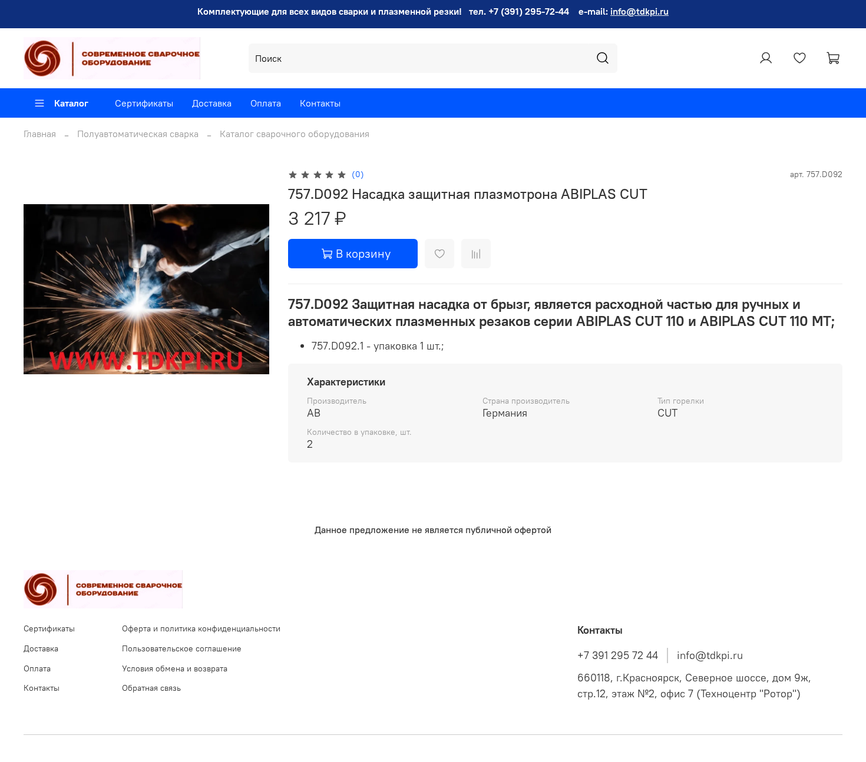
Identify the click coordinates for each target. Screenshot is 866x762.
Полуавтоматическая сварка (138, 133)
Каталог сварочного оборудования (294, 133)
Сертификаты (144, 103)
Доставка (212, 103)
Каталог (71, 103)
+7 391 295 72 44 (617, 655)
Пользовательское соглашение (182, 648)
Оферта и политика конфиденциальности (201, 628)
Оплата (265, 103)
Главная (40, 133)
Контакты (320, 103)
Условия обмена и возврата (174, 668)
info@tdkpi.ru (639, 11)
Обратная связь (151, 688)
